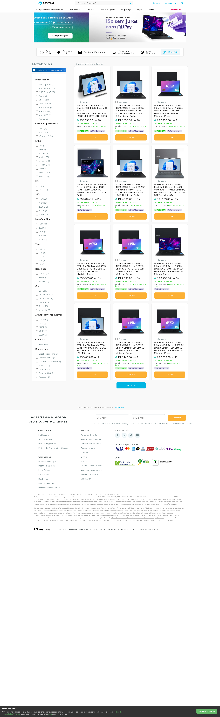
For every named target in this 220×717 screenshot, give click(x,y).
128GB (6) (43, 203)
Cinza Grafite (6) (46, 298)
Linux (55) (43, 128)
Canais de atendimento (91, 444)
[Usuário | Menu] (175, 3)
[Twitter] (130, 435)
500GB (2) (43, 190)
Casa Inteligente (107, 10)
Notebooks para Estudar (49, 488)
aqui (50, 714)
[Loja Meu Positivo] (46, 3)
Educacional (43, 474)
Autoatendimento (89, 435)
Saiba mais (119, 407)
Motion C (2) (44, 365)
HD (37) (42, 277)
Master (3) (43, 153)
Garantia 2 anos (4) (47, 358)
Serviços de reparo (89, 474)
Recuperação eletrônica (91, 465)
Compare (84, 102)
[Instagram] (124, 435)
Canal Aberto (87, 479)
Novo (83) (43, 344)
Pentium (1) (44, 119)
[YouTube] (137, 435)
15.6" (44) (43, 260)
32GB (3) (42, 232)
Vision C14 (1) (44, 172)
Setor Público (44, 470)
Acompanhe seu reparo (91, 439)
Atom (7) (43, 96)
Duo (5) (42, 146)
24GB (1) (42, 228)
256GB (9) (43, 327)
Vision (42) (43, 169)
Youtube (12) (44, 377)
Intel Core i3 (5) (45, 107)
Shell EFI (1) (44, 132)
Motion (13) (44, 157)
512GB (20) (43, 214)
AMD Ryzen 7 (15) (47, 92)
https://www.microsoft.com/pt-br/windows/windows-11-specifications (137, 518)
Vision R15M (74, 10)
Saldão (151, 10)
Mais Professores (46, 483)
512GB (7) (43, 331)
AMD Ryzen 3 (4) (46, 84)
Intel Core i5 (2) (45, 111)
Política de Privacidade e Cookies (177, 424)
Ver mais (131, 385)
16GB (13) (43, 224)
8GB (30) (43, 239)
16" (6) (41, 264)
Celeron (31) (44, 100)
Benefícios (173, 52)
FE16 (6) (42, 149)
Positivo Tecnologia (47, 461)
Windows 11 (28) (46, 136)
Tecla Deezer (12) (46, 369)
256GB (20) (44, 211)
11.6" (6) (42, 249)
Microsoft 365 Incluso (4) (50, 362)
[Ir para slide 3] (111, 39)
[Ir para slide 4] (114, 39)
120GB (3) (43, 199)
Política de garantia (47, 444)
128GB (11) (43, 319)
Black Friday (43, 479)
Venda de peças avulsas (91, 470)
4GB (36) (42, 235)
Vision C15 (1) (44, 176)
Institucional (43, 435)
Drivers (84, 457)
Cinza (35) (43, 291)
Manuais (84, 461)
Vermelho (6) (44, 310)
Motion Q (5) (44, 165)
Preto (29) (43, 306)
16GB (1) (42, 323)
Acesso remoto (88, 448)
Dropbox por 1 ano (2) (48, 354)
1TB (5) (42, 186)
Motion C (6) (44, 161)
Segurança (126, 10)
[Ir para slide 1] (106, 39)
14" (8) (41, 256)
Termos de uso (45, 439)
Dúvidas (84, 452)
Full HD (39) (44, 274)
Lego (139, 10)
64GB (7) (43, 335)
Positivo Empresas (46, 466)
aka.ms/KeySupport (48, 504)
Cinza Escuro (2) (46, 295)
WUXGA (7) (44, 281)
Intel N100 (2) (45, 115)
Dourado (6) (44, 302)
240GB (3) (43, 207)
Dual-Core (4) (45, 104)
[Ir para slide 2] (108, 39)
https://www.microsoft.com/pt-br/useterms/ (112, 508)
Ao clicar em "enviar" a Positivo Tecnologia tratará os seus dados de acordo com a (142, 424)
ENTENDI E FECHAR (207, 711)
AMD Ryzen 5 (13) (47, 88)
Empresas (167, 3)
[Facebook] (117, 435)
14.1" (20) (43, 253)
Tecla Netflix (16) (46, 373)
